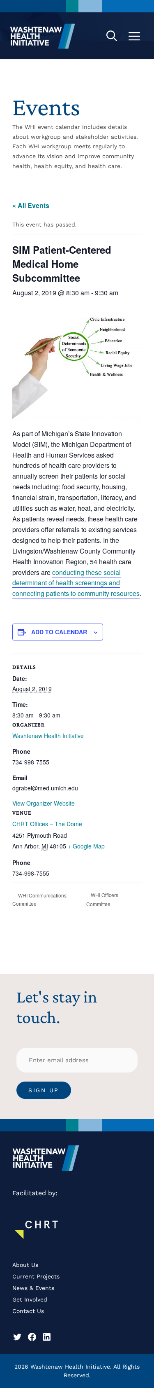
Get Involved (29, 1299)
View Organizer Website (43, 803)
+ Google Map (86, 846)
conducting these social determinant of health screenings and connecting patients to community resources (76, 583)
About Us (25, 1265)
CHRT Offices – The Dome (47, 824)
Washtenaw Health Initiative (48, 735)
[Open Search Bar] (112, 35)
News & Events (33, 1288)
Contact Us (28, 1311)
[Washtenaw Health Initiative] (43, 36)
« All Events (30, 205)
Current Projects (36, 1276)
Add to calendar (59, 632)
